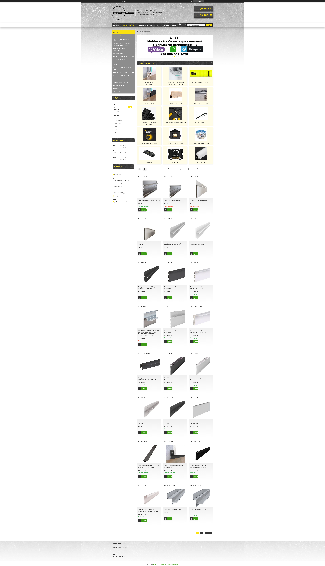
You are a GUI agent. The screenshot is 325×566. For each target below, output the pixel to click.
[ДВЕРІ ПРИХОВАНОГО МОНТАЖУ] (201, 74)
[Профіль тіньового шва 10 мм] (201, 498)
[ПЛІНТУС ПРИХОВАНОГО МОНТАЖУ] (149, 74)
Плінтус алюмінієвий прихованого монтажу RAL (173, 287)
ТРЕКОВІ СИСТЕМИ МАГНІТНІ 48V (175, 122)
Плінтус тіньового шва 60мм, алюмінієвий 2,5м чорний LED (198, 466)
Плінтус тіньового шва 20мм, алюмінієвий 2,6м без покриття (173, 243)
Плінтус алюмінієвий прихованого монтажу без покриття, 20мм (199, 331)
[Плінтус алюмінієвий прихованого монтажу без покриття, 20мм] (201, 319)
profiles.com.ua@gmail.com (121, 202)
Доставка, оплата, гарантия (148, 25)
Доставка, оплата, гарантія (120, 547)
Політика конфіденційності (120, 556)
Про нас (115, 554)
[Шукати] (209, 25)
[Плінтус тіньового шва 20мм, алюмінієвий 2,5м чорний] (149, 275)
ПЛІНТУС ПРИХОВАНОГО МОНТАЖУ (149, 83)
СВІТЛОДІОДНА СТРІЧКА (201, 143)
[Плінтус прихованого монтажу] (175, 189)
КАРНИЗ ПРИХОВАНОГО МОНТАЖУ (149, 123)
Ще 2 (115, 132)
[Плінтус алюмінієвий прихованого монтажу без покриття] (201, 275)
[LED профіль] (201, 153)
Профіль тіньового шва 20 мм (172, 509)
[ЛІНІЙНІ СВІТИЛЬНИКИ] (201, 113)
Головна (116, 25)
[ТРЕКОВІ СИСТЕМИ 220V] (149, 134)
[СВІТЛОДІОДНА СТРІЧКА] (201, 134)
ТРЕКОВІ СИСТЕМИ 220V (149, 143)
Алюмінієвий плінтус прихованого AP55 (173, 378)
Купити (144, 210)
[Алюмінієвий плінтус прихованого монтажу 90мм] (201, 410)
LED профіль (201, 162)
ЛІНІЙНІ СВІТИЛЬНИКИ (201, 122)
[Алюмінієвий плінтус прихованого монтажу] (149, 231)
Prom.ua (171, 562)
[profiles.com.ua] (123, 12)
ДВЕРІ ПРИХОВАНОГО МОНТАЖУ (201, 82)
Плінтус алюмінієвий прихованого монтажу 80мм (173, 331)
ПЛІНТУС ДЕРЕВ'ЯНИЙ (175, 103)
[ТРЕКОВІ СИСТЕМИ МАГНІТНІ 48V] (175, 113)
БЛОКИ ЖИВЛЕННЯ (149, 162)
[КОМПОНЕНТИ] (149, 94)
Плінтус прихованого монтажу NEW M (149, 200)
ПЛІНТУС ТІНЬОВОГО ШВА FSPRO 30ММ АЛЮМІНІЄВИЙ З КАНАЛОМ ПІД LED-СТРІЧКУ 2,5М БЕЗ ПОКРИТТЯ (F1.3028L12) (148, 333)
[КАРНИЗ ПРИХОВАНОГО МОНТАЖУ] (149, 113)
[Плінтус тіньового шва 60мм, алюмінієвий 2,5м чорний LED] (201, 454)
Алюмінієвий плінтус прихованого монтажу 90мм (199, 422)
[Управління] (175, 153)
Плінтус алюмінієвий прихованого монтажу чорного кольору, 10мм (148, 378)
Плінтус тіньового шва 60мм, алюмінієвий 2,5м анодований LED (148, 510)
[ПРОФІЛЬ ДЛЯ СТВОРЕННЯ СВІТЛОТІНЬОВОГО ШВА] (175, 74)
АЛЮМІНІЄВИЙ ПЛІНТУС (201, 103)
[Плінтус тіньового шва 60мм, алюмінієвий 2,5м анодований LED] (149, 498)
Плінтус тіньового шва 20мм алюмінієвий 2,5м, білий (198, 243)
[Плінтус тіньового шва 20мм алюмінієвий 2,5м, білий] (201, 231)
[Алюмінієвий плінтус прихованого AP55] (175, 366)
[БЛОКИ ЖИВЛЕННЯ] (149, 153)
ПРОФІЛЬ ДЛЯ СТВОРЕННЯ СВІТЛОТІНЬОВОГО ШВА (175, 83)
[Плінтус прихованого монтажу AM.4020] (149, 410)
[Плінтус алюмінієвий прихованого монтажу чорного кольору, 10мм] (149, 366)
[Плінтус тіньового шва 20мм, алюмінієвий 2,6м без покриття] (175, 231)
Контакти (115, 552)
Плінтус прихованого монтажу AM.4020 (146, 422)
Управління (175, 162)
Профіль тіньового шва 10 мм (198, 509)
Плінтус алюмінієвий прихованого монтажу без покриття (199, 287)
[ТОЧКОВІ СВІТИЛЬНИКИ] (175, 134)
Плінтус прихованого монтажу (172, 200)
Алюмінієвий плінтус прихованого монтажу (148, 243)
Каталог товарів (128, 25)
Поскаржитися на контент (159, 564)
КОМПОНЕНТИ (149, 103)
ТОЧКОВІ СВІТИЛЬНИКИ (175, 143)
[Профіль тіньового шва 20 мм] (175, 498)
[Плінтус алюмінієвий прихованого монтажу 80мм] (175, 319)
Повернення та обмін (169, 25)
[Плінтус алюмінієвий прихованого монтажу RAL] (175, 275)
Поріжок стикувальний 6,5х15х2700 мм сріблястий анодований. (148, 466)
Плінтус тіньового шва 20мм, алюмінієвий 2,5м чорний (146, 287)
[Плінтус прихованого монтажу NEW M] (149, 189)
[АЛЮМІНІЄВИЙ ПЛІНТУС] (201, 94)
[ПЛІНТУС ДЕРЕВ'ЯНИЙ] (175, 94)
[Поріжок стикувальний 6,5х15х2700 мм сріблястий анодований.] (149, 454)
